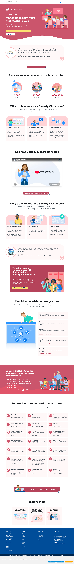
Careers (7, 549)
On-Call (23, 536)
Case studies (40, 536)
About (7, 544)
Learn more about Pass (20, 287)
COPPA (34, 555)
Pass (23, 543)
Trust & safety (9, 550)
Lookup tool (40, 540)
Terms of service (40, 555)
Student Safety (9, 535)
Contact (7, 546)
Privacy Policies (24, 555)
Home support (41, 535)
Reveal (23, 542)
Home (23, 540)
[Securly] (9, 2)
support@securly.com (58, 540)
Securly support (41, 534)
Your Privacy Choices (49, 559)
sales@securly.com (58, 539)
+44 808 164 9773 (63, 536)
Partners (7, 547)
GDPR (30, 555)
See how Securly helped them (36, 67)
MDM (23, 539)
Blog (39, 539)
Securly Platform (9, 533)
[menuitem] (16, 2)
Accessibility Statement (49, 555)
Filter (23, 533)
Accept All (51, 561)
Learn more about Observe (46, 343)
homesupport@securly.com (59, 543)
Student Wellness (9, 536)
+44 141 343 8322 (61, 537)
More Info (68, 561)
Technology (8, 539)
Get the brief (10, 34)
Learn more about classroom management (36, 193)
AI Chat (23, 546)
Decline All (60, 561)
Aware (23, 535)
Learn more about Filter (45, 334)
